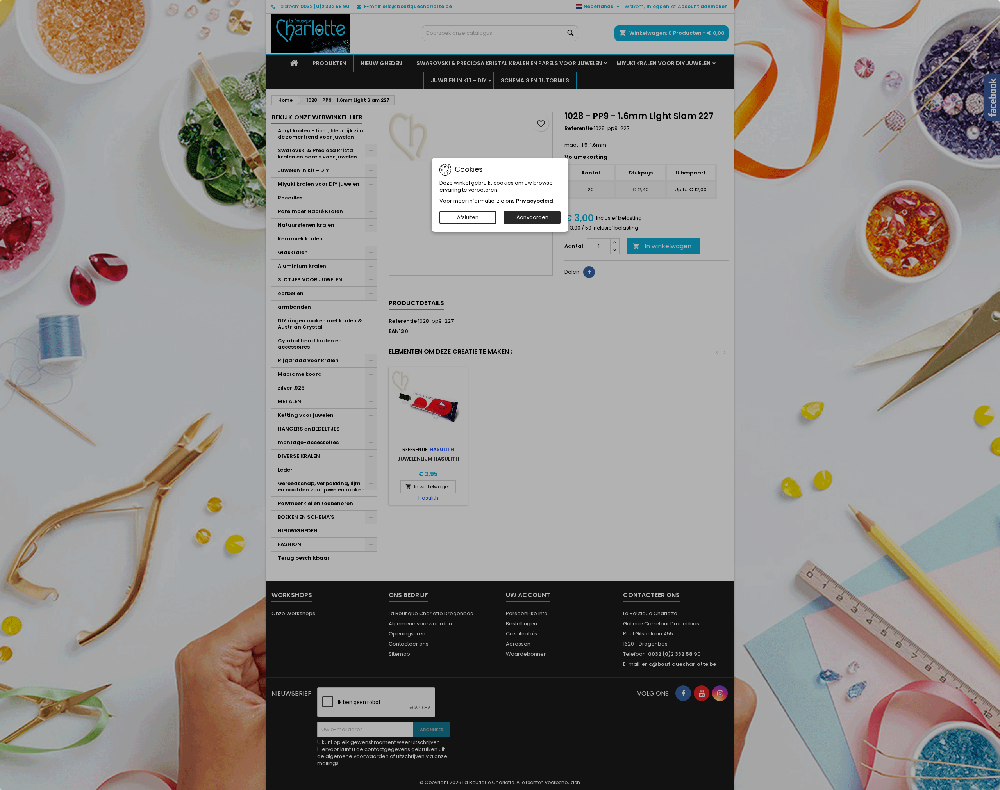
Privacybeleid (534, 201)
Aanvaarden (532, 217)
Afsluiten (468, 217)
